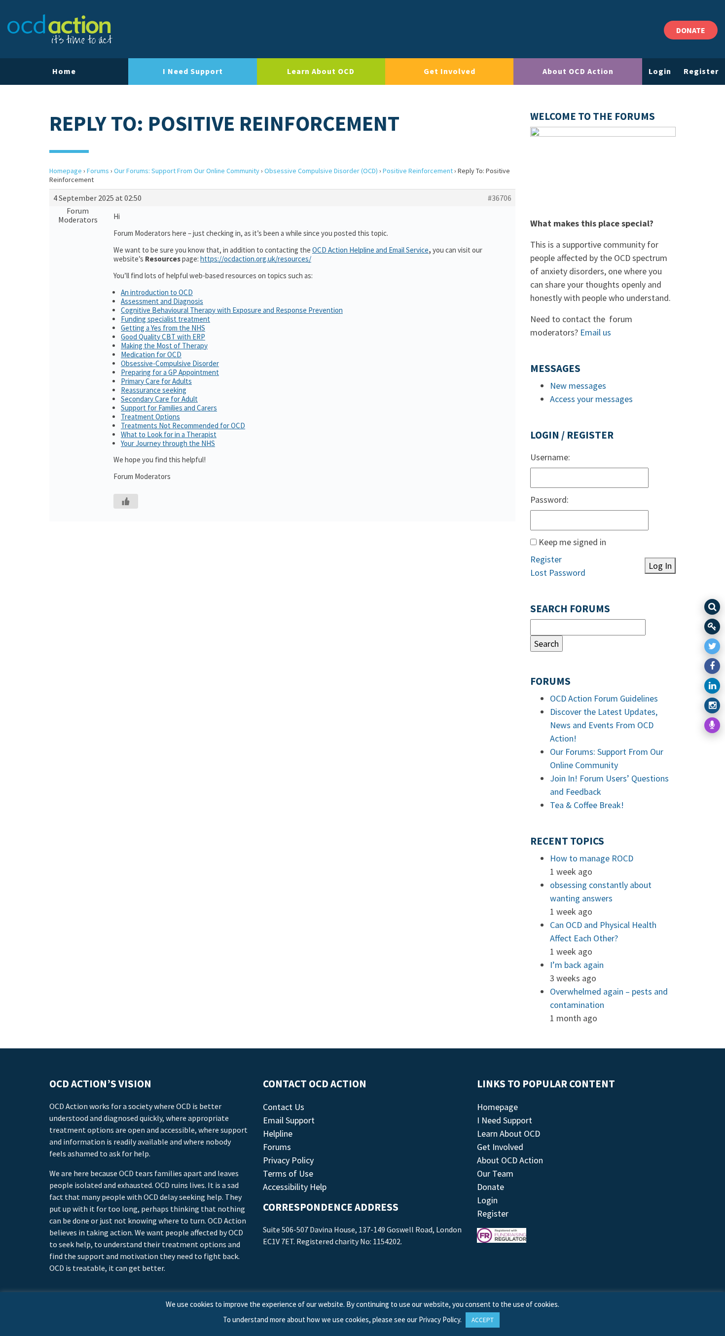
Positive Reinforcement (418, 170)
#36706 (499, 197)
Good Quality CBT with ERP (163, 336)
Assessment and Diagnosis (162, 301)
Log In (660, 565)
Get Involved (449, 71)
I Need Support (193, 71)
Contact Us (283, 1107)
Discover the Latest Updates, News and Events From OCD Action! (603, 725)
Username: (550, 457)
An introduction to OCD (157, 292)
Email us (595, 332)
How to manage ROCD (591, 858)
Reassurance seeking (153, 390)
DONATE (690, 30)
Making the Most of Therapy (164, 345)
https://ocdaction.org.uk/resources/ (255, 258)
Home (64, 71)
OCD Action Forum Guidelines (604, 698)
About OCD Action (578, 71)
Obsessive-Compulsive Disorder (170, 363)
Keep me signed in (572, 542)
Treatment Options (150, 416)
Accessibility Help (294, 1186)
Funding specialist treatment (165, 319)
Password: (549, 499)
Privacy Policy (288, 1160)
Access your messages (591, 399)
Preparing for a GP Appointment (170, 372)
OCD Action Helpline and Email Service (370, 250)
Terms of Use (288, 1173)
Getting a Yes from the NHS (163, 328)
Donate (490, 1186)
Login (660, 71)
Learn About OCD (321, 71)
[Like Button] (125, 501)
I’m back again (577, 964)
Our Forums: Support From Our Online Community (186, 170)
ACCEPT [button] (482, 1320)
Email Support (289, 1120)
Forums (98, 170)
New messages (578, 385)
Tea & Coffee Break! (587, 805)
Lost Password (557, 572)
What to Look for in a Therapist (169, 434)
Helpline (277, 1133)
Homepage (65, 170)
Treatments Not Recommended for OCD (183, 425)
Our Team (495, 1173)
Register (701, 71)
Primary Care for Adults (156, 381)
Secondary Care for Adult (159, 399)
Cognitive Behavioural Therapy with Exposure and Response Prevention (232, 310)
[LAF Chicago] (59, 29)
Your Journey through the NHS (168, 443)
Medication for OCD (151, 354)
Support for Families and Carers (169, 407)
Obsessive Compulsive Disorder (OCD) (321, 170)
